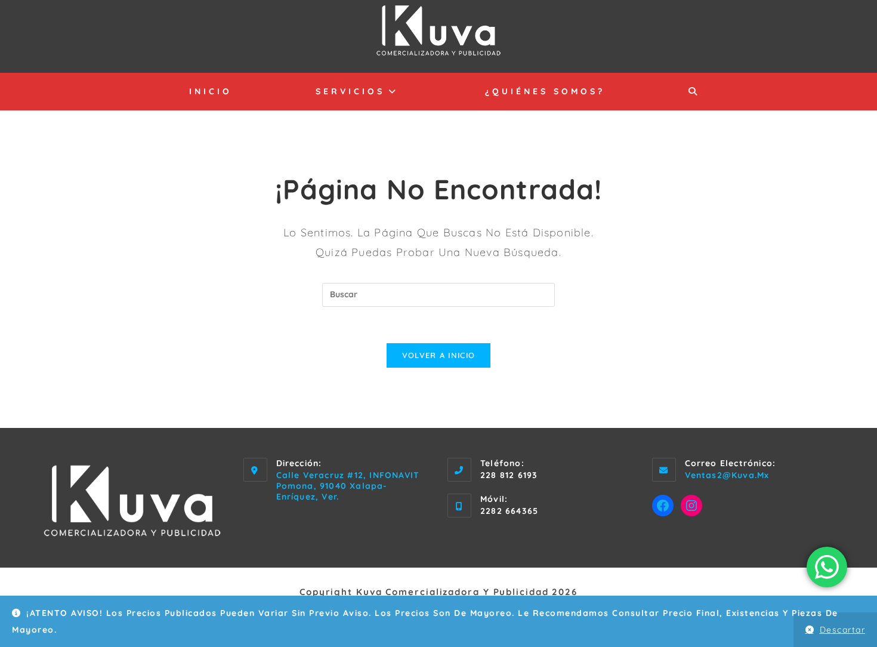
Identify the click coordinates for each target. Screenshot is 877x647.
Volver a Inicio (438, 355)
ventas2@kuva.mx (727, 475)
